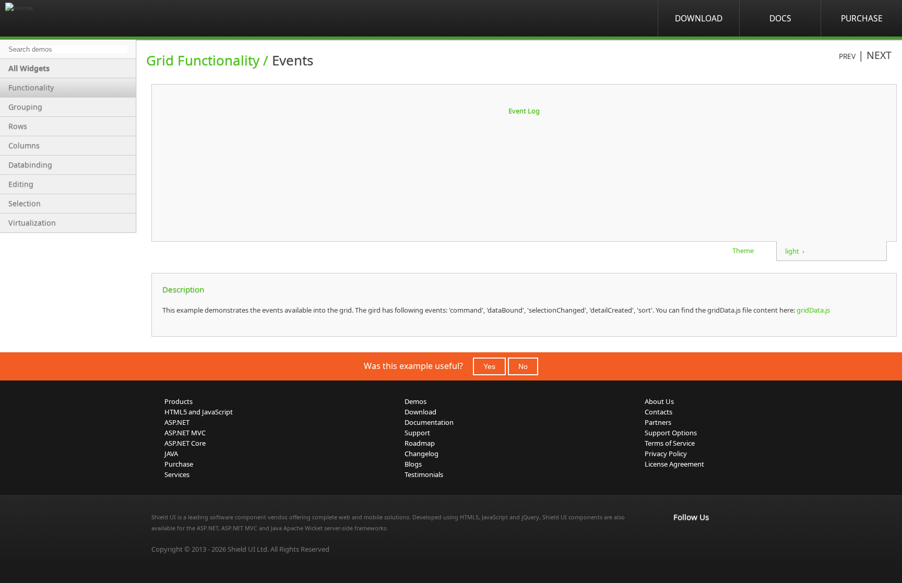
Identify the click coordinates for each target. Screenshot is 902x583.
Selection (24, 203)
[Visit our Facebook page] (679, 538)
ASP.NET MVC (185, 432)
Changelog (421, 453)
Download (698, 18)
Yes (489, 366)
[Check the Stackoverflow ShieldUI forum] (702, 538)
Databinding (30, 165)
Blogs (413, 464)
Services (176, 474)
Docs (780, 18)
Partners (658, 422)
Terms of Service (670, 443)
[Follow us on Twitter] (725, 538)
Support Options (671, 432)
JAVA (171, 453)
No (523, 366)
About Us (659, 401)
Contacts (658, 412)
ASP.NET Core (185, 443)
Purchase (862, 18)
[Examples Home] (47, 18)
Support (417, 432)
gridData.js (812, 310)
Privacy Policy (666, 453)
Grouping (25, 107)
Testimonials (424, 474)
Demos (415, 401)
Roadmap (420, 443)
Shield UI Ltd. (248, 549)
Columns (24, 145)
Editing (20, 184)
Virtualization (32, 223)
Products (178, 401)
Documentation (429, 422)
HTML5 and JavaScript (198, 412)
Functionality (31, 87)
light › (794, 251)
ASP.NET (176, 422)
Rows (17, 126)
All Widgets (29, 68)
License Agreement (674, 464)
